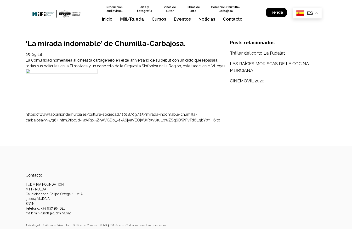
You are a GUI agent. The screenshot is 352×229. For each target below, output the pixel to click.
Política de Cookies (85, 225)
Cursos (159, 19)
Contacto (233, 19)
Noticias (207, 19)
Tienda (276, 12)
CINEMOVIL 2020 (247, 80)
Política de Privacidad (56, 225)
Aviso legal (33, 225)
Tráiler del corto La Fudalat (257, 53)
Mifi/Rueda (132, 19)
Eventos (182, 19)
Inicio (107, 19)
